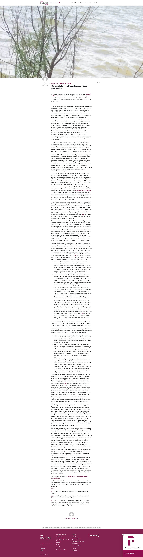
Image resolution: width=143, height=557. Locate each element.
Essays (57, 544)
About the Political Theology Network (46, 544)
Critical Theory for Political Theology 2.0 (62, 540)
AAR (43, 527)
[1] (83, 214)
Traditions (74, 550)
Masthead (42, 548)
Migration (76, 527)
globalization (63, 527)
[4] (65, 383)
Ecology (58, 542)
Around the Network (73, 2)
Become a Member (54, 2)
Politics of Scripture (66, 83)
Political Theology (82, 527)
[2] (75, 255)
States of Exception (76, 545)
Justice (57, 548)
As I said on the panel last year (83, 190)
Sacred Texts (75, 543)
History (58, 546)
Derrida (46, 527)
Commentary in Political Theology (47, 84)
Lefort (72, 527)
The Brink (74, 548)
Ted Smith (98, 527)
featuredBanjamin (56, 527)
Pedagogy (74, 536)
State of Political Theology (91, 527)
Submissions (43, 546)
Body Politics (59, 536)
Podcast (86, 2)
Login (41, 550)
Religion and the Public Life (78, 541)
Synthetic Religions (76, 546)
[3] (82, 313)
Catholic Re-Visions (60, 538)
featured (50, 527)
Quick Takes (74, 539)
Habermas (68, 527)
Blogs (81, 2)
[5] (83, 459)
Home (66, 2)
